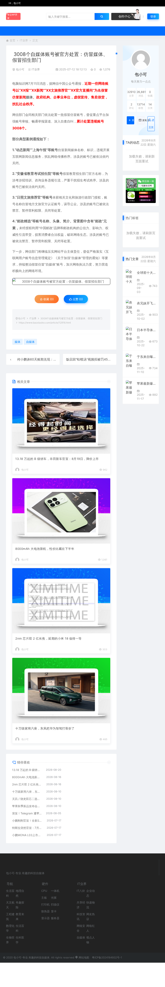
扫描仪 (55, 904)
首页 (12, 40)
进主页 (151, 123)
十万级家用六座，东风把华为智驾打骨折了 (45, 728)
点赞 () (77, 299)
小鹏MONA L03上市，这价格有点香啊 (27, 835)
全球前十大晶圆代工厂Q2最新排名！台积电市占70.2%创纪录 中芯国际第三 (146, 273)
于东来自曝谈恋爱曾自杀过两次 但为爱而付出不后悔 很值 (146, 357)
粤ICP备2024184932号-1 (107, 957)
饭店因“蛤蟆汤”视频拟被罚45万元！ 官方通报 (98, 359)
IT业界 (24, 40)
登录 (153, 16)
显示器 (45, 918)
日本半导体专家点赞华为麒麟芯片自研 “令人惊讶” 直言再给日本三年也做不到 (146, 330)
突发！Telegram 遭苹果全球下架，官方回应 (27, 813)
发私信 (143, 120)
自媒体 (76, 258)
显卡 (54, 911)
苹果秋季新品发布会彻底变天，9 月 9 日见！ (27, 806)
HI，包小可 (14, 3)
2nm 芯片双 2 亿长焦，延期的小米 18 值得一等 (48, 638)
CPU (44, 890)
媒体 (29, 97)
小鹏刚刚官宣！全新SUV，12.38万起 (27, 820)
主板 (44, 897)
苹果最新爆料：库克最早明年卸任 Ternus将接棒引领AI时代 (146, 383)
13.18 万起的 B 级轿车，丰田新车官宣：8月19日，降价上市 (57, 459)
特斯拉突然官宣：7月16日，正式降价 (27, 827)
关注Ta (133, 120)
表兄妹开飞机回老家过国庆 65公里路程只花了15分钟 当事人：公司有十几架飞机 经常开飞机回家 (146, 303)
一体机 (55, 890)
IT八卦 (81, 890)
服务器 (55, 918)
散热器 (45, 911)
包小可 (20, 69)
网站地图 (83, 957)
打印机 (45, 904)
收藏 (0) (48, 299)
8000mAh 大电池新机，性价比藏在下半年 (44, 549)
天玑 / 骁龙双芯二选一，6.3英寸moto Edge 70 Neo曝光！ (27, 799)
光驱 (54, 897)
